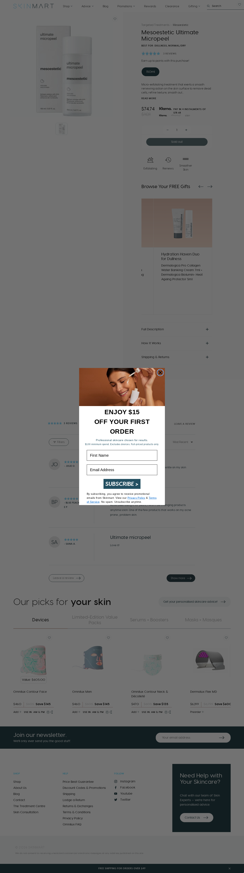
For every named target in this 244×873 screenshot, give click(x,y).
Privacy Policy (136, 497)
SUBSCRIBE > (122, 483)
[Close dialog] (160, 372)
